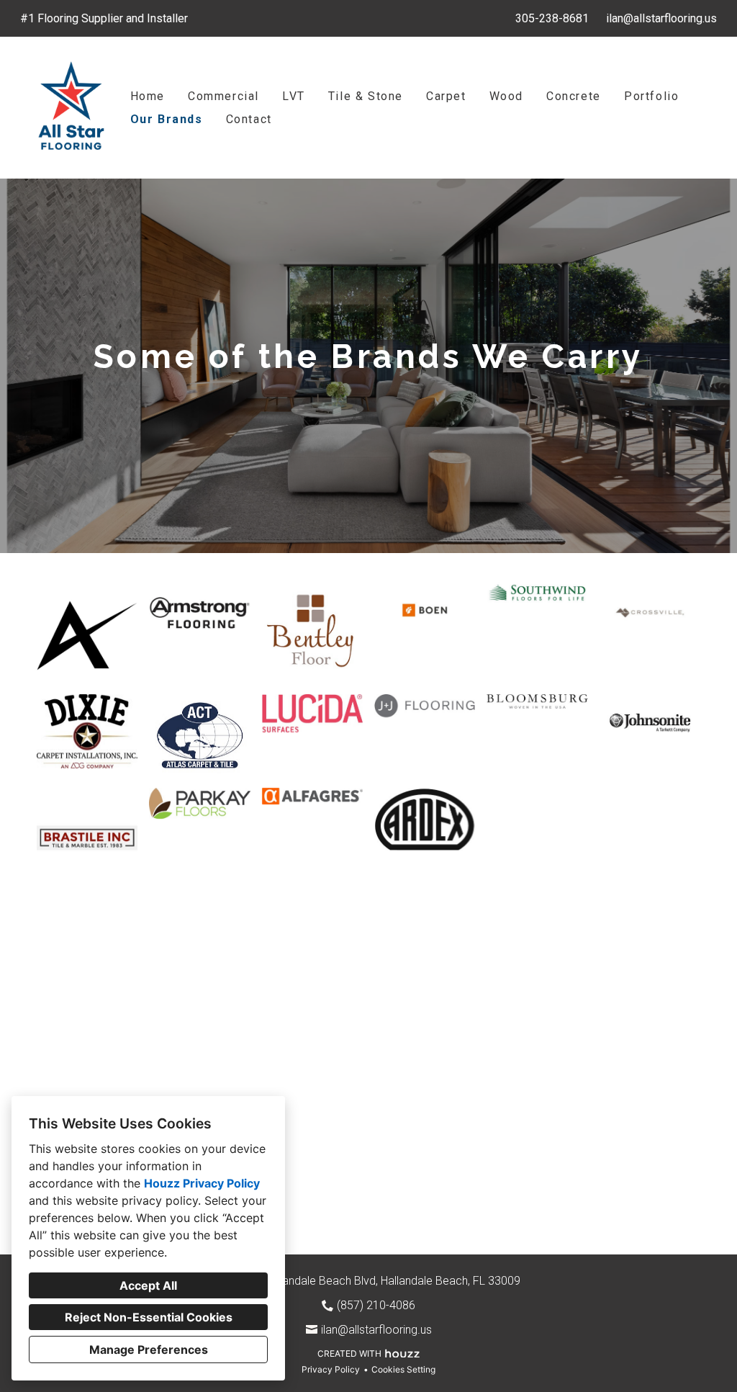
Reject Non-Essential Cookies (148, 1317)
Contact (249, 119)
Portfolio (651, 96)
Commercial (223, 96)
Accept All (148, 1285)
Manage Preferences (148, 1349)
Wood (506, 96)
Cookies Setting (403, 1369)
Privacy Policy (331, 1369)
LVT (293, 96)
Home (147, 96)
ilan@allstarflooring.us (661, 18)
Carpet (446, 96)
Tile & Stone (365, 96)
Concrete (573, 96)
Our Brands (166, 119)
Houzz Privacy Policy (202, 1183)
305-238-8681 (552, 18)
